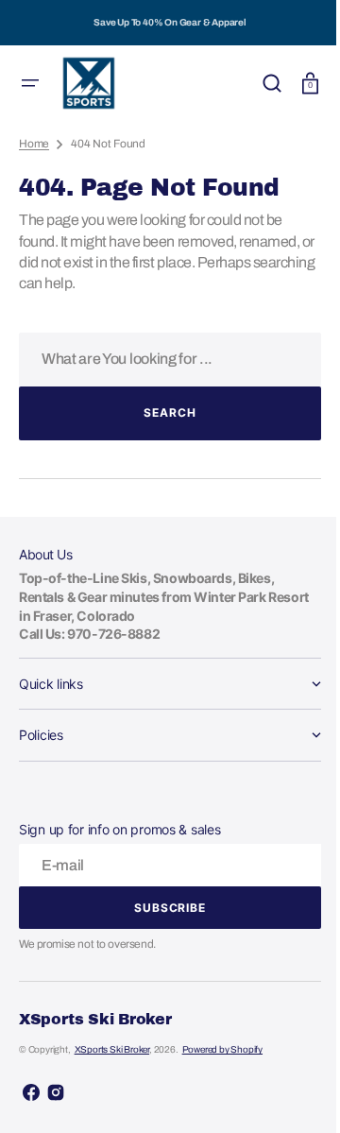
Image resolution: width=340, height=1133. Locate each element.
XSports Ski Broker (112, 1049)
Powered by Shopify (222, 1049)
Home (34, 143)
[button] (30, 83)
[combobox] (163, 359)
